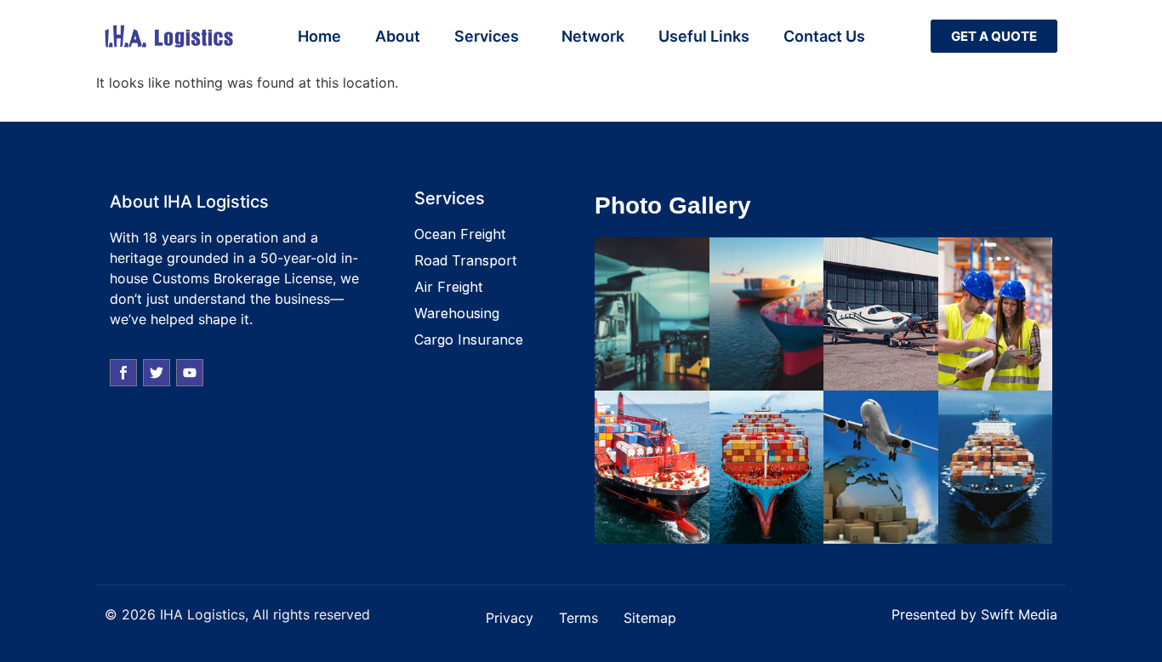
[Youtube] (189, 372)
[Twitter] (156, 372)
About (397, 36)
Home (319, 36)
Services (486, 36)
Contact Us (824, 36)
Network (592, 36)
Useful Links (703, 36)
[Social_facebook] (123, 372)
